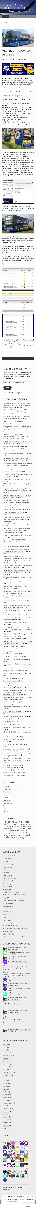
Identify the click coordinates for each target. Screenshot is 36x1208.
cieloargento (7, 889)
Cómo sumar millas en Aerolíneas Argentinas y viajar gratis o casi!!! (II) (17, 464)
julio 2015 (6, 1114)
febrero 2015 (7, 1128)
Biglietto (16, 342)
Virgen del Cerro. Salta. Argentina (14, 659)
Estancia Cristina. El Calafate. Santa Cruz (16, 740)
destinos (28, 828)
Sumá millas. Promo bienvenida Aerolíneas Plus (13, 766)
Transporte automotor (19, 346)
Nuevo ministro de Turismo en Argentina (16, 664)
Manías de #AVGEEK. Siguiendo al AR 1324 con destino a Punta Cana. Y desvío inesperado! (18, 411)
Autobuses (9, 342)
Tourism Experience (9, 903)
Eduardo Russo (12, 948)
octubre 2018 (7, 1053)
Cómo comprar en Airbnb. (11, 547)
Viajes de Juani (7, 875)
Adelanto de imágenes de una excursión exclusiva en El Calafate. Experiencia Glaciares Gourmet (17, 470)
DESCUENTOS (18, 828)
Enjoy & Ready (7, 920)
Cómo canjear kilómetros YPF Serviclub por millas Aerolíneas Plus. (17, 459)
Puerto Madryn (18, 835)
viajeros (18, 837)
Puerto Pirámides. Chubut (11, 776)
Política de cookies (13, 1201)
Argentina (25, 824)
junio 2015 (6, 1117)
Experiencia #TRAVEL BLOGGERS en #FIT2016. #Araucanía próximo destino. (15, 541)
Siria (4, 722)
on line (4, 346)
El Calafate (5, 831)
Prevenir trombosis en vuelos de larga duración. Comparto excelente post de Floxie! (17, 571)
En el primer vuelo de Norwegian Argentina (17, 421)
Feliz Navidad (7, 678)
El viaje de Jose (7, 867)
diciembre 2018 (7, 1047)
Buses (24, 342)
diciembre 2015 (7, 1103)
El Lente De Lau (7, 870)
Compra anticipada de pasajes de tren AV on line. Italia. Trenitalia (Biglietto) (17, 760)
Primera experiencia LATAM (12, 582)
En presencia (7, 859)
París (5, 725)
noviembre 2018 (8, 1050)
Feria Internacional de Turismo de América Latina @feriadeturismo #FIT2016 (18, 550)
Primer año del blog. (9, 646)
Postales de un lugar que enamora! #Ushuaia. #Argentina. (14, 557)
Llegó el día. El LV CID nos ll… (20, 974)
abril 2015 (6, 1123)
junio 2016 (6, 1086)
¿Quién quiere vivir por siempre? (13, 711)
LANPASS (5, 833)
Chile (18, 826)
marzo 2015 (6, 1125)
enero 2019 (6, 1044)
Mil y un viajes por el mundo (11, 892)
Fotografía (6, 795)
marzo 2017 (6, 1064)
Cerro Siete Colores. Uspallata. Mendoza (16, 727)
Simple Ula (6, 898)
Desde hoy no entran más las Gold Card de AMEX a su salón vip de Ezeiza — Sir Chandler (17, 628)
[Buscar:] (32, 16)
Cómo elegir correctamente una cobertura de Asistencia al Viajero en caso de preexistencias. (17, 692)
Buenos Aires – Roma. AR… (18, 962)
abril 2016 (6, 1092)
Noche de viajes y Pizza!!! (11, 770)
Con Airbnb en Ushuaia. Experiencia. (14, 524)
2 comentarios (17, 348)
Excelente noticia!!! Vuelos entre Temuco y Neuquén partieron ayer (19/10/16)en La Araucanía (16, 531)
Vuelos (5, 812)
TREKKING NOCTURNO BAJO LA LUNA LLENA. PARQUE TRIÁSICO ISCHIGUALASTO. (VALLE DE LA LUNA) (18, 437)
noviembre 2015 (8, 1106)
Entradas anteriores (10, 358)
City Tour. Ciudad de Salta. (11, 716)
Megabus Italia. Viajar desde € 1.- (13, 732)
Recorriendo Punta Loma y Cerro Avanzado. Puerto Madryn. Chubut (17, 750)
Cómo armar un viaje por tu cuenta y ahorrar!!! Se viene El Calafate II (16, 501)
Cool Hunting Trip (8, 884)
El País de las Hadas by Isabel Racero (14, 901)
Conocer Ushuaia (8, 906)
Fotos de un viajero (8, 887)
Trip (5, 837)
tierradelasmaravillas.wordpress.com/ (15, 929)
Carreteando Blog (8, 864)
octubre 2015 (7, 1109)
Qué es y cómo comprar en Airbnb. (14, 454)
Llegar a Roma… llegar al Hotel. (13, 634)
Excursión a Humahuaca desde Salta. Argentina (13, 682)
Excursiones (7, 792)
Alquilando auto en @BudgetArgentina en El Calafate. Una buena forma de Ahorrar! (17, 490)
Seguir (7, 388)
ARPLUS (6, 826)
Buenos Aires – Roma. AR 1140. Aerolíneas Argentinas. (13, 638)
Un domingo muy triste (10, 615)
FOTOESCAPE (7, 737)
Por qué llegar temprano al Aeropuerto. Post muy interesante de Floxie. (17, 606)
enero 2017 (6, 1070)
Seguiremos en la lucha (10, 773)
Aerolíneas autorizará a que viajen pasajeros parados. (14, 670)
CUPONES (22, 827)
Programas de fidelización (17, 833)
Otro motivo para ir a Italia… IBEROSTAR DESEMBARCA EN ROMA (16, 418)
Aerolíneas (6, 786)
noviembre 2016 (8, 1072)
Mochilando (6, 873)
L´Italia (8, 344)
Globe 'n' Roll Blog (8, 931)
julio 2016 (6, 1084)
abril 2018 (6, 1058)
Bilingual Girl (7, 912)
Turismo (19, 340)
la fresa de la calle (8, 934)
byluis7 (5, 917)
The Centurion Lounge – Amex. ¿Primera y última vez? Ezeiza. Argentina (17, 642)
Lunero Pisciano (8, 909)
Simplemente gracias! (10, 657)
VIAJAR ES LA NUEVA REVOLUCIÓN (14, 895)
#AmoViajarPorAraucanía (11, 510)
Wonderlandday (8, 915)
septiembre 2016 (8, 1078)
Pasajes (9, 346)
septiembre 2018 (8, 1056)
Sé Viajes (5, 862)
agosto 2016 (6, 1081)
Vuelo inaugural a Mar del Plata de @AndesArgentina (13, 506)
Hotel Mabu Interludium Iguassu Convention (17, 561)
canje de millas (12, 826)
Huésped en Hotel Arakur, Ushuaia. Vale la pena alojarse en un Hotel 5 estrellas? (16, 518)
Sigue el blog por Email (16, 369)
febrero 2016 (7, 1098)
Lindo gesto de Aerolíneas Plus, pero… (15, 577)
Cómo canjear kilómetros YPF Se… (19, 980)
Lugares (9, 833)
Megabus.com (28, 344)
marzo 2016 (6, 1095)
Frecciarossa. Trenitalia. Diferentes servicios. (17, 596)
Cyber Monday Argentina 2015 (12, 744)
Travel (29, 346)
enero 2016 (6, 1100)
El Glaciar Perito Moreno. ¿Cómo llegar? (16, 484)
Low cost (14, 344)
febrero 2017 (7, 1067)
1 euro (4, 342)
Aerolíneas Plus (14, 824)
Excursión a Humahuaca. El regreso (14, 674)
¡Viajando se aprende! (9, 923)
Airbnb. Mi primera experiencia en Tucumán (17, 610)
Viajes (24, 340)
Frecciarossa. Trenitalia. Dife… (17, 948)
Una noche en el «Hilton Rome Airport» (15, 623)
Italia (3, 344)
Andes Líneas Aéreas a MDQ (12, 512)
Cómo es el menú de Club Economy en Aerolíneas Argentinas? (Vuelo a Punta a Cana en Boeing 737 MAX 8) (17, 405)
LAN (29, 831)
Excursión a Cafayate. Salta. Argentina (15, 707)
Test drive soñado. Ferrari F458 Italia (15, 601)
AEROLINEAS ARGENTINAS (12, 789)
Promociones (12, 340)
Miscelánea (7, 800)
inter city (29, 342)
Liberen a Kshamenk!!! (10, 446)
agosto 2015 (6, 1111)
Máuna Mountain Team (10, 856)
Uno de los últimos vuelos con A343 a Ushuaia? (17, 535)
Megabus (20, 344)
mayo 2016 (6, 1089)
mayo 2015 (6, 1120)
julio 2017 (6, 1061)
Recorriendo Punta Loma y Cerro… (20, 968)
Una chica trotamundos (10, 926)
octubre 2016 (7, 1075)
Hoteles (5, 798)
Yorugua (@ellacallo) (17, 967)
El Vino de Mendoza (9, 881)
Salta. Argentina (8, 719)
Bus (21, 342)
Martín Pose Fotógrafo (10, 878)
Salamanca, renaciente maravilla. (13, 937)
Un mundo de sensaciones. (11, 649)
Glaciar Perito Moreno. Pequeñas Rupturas (16, 479)
